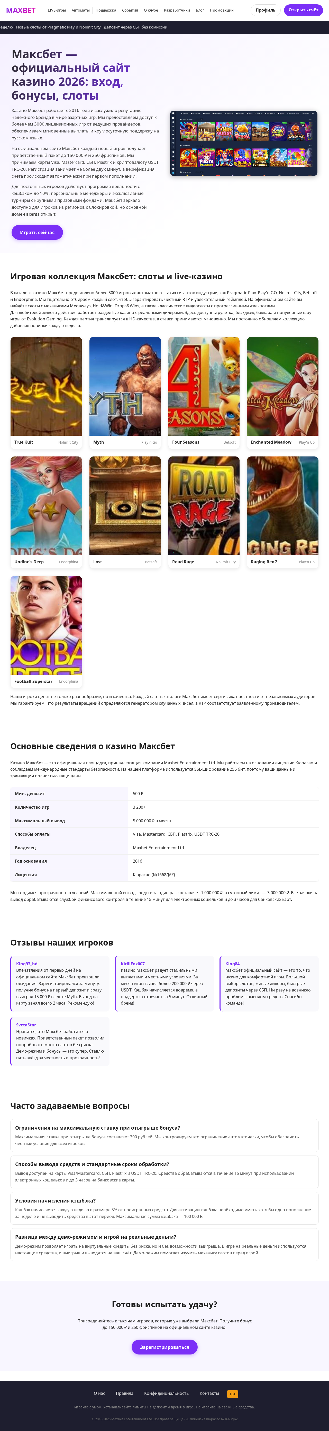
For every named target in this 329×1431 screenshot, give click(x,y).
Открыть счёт (303, 10)
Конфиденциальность (166, 1393)
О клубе (151, 10)
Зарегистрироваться (164, 1347)
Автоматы (81, 10)
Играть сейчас (37, 232)
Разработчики (177, 10)
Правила (124, 1393)
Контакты (209, 1393)
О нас (99, 1393)
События (130, 10)
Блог (200, 10)
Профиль (266, 10)
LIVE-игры (57, 10)
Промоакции (222, 10)
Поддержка (106, 10)
